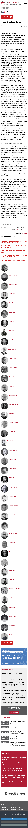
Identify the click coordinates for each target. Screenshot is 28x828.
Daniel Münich (12, 468)
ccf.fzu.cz (18, 229)
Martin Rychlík (12, 515)
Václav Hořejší (12, 386)
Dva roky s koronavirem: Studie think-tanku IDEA (13, 251)
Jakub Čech (12, 625)
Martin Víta (12, 570)
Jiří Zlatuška (12, 607)
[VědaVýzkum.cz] (14, 2)
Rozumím (14, 818)
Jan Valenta (24, 233)
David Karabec (12, 349)
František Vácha (13, 561)
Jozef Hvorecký (13, 395)
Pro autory (20, 809)
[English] (2, 12)
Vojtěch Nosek (13, 616)
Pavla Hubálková (13, 404)
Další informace (14, 825)
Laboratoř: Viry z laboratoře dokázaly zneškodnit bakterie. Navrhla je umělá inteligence (12, 770)
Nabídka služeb (5, 807)
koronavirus (24, 26)
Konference (4, 809)
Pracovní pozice (8, 670)
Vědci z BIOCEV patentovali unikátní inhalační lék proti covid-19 (14, 246)
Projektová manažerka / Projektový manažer (14, 690)
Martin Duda (12, 312)
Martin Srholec (12, 524)
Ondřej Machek (13, 450)
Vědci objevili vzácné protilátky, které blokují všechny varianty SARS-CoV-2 (14, 241)
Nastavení (14, 822)
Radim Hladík (12, 377)
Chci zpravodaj (14, 712)
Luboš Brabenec (13, 275)
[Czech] (4, 12)
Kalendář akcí (7, 717)
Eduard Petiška (13, 496)
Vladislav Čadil (13, 284)
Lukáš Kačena (12, 340)
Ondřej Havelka (13, 367)
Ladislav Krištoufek (12, 441)
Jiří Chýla (11, 413)
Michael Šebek (13, 533)
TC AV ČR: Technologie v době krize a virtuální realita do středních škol (14, 256)
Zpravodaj (14, 708)
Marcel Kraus (11, 431)
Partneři (19, 807)
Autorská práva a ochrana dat (13, 805)
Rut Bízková (12, 266)
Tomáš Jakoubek (13, 635)
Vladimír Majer (12, 459)
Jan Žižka (11, 598)
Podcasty (5, 753)
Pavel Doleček (13, 303)
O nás (2, 805)
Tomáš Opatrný (13, 487)
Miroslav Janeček (13, 422)
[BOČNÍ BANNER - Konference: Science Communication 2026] (14, 656)
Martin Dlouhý (12, 293)
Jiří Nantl (11, 478)
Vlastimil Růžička (13, 505)
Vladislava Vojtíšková (14, 588)
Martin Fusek (12, 358)
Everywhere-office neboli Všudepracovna (13, 260)
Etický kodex (12, 809)
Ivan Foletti (11, 330)
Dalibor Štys (12, 542)
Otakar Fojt (12, 321)
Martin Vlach (12, 579)
